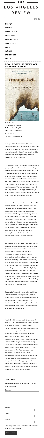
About (8, 47)
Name (7, 408)
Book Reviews (11, 39)
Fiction (8, 28)
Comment (8, 390)
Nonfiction (10, 35)
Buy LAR (8, 59)
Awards (8, 51)
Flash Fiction (11, 32)
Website (7, 420)
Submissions (10, 55)
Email (7, 414)
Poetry (8, 24)
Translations (11, 43)
